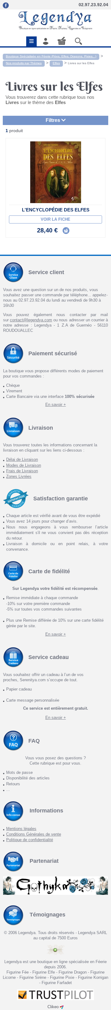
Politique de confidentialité (29, 839)
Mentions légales (21, 828)
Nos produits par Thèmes (24, 63)
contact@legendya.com (31, 320)
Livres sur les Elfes (81, 63)
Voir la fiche (55, 219)
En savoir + (55, 404)
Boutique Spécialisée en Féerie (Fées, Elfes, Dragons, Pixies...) (51, 56)
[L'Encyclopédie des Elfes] (55, 172)
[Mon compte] (45, 41)
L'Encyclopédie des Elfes (55, 209)
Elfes (56, 63)
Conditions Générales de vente (33, 834)
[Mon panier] (62, 40)
